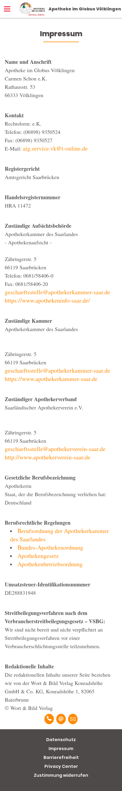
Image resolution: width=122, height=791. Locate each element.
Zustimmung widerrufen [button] (61, 775)
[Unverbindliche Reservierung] (73, 719)
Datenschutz (61, 740)
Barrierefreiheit (61, 757)
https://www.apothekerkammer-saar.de (51, 379)
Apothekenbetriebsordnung (50, 564)
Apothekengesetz (38, 556)
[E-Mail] (61, 719)
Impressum (61, 749)
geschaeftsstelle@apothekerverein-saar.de (55, 449)
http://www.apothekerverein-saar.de (47, 457)
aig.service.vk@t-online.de (55, 148)
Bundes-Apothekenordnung (50, 547)
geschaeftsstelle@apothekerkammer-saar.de (57, 292)
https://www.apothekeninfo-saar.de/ (47, 300)
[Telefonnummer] (49, 719)
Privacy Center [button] (61, 766)
